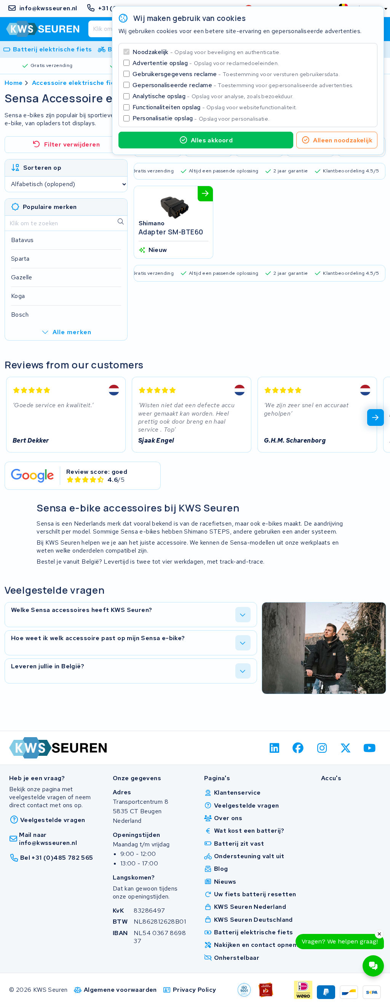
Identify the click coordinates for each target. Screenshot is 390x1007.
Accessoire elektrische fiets (76, 83)
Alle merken (72, 332)
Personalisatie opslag (201, 118)
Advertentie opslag (206, 63)
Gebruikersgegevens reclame (236, 74)
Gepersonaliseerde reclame (243, 85)
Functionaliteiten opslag (215, 107)
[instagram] (322, 747)
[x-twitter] (346, 747)
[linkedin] (274, 747)
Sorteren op (42, 168)
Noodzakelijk (207, 52)
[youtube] (369, 747)
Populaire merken (50, 207)
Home (14, 83)
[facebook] (298, 747)
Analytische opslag (213, 96)
